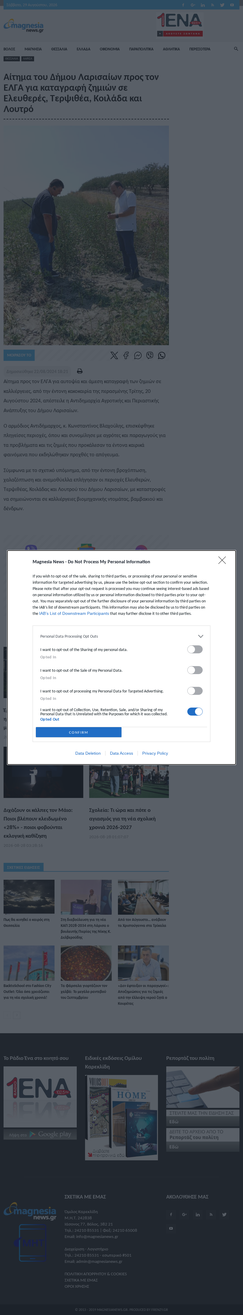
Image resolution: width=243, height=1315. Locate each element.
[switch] (195, 649)
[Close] (224, 562)
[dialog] (121, 657)
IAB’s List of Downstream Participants (74, 613)
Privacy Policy (155, 753)
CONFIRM (78, 732)
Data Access (121, 753)
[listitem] (121, 636)
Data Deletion (88, 753)
